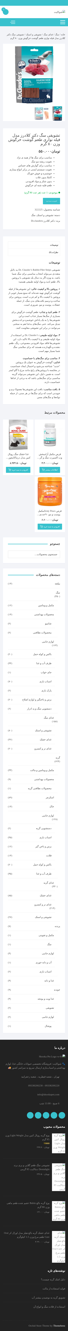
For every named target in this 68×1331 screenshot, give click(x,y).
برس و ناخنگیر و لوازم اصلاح (36, 699)
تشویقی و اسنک (33, 34)
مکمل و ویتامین (46, 605)
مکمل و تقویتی (46, 935)
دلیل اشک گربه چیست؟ (53, 1279)
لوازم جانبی (48, 641)
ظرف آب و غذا (43, 873)
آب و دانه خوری (43, 962)
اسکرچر (50, 797)
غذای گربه (49, 882)
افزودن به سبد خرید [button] (20, 470)
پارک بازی (46, 690)
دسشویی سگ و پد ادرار (39, 708)
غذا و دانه (49, 980)
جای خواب (46, 672)
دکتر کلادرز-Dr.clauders (43, 220)
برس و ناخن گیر (43, 846)
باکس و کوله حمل (42, 654)
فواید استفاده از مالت (54, 1288)
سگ (57, 34)
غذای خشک (45, 895)
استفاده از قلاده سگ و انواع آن (49, 1306)
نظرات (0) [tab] (53, 252)
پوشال (48, 1026)
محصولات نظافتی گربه (39, 788)
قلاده (48, 855)
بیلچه (57, 583)
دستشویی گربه (43, 828)
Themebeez (59, 1325)
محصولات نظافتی (42, 632)
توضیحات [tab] (54, 245)
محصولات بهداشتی (44, 614)
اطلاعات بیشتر (51, 470)
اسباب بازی (45, 681)
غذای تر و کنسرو (42, 748)
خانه (63, 34)
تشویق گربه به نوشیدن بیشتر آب (48, 1297)
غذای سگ (48, 34)
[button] (8, 49)
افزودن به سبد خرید (51, 201)
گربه (58, 757)
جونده (57, 989)
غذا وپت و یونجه (46, 998)
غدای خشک (45, 739)
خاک (52, 806)
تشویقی (50, 1008)
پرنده (57, 926)
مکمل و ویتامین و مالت (42, 770)
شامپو (48, 623)
